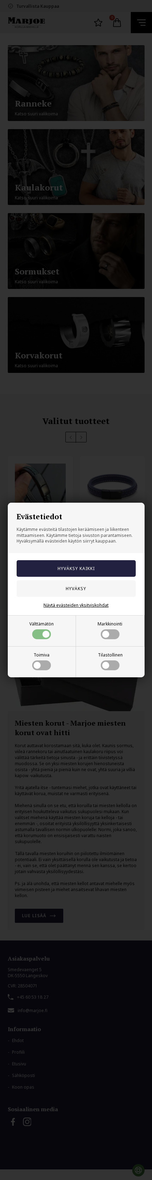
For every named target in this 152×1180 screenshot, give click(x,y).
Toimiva (41, 655)
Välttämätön (41, 624)
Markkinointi (110, 624)
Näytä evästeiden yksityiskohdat (76, 605)
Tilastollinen (110, 655)
